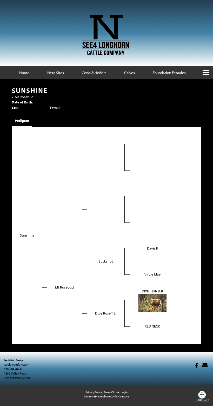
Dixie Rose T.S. (105, 313)
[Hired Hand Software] (202, 398)
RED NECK (152, 326)
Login (124, 392)
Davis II (152, 248)
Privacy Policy (93, 392)
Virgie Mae (152, 274)
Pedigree (22, 120)
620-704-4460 (13, 369)
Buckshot (105, 261)
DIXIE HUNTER (152, 291)
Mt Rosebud (24, 97)
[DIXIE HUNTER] (152, 302)
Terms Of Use (111, 392)
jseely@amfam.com (16, 364)
